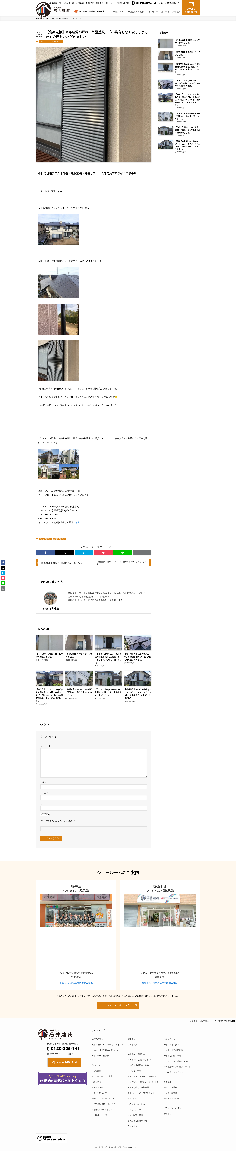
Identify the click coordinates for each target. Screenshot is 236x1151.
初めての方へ (97, 1039)
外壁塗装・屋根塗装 (136, 1054)
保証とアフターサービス (103, 1098)
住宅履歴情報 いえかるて (104, 1104)
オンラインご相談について (177, 1061)
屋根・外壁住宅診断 (174, 1050)
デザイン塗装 (135, 1071)
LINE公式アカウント (174, 1072)
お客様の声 (132, 1044)
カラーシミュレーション (140, 1060)
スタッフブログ (44, 41)
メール (44, 793)
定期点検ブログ (57, 41)
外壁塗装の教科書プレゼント (178, 1067)
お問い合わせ (169, 1039)
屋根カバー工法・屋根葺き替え (141, 1093)
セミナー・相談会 (101, 1056)
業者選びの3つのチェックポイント (108, 1044)
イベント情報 (171, 1087)
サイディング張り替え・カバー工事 (143, 1082)
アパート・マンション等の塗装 (143, 1076)
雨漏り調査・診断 (135, 1115)
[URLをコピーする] (142, 552)
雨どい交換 (132, 1098)
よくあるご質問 (172, 1044)
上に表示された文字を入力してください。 (58, 821)
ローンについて (100, 1093)
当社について (97, 1065)
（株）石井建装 (50, 608)
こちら (76, 522)
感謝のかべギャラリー (103, 1110)
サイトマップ (169, 1114)
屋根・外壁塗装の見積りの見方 (106, 1050)
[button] (45, 552)
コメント (45, 746)
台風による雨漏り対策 (137, 1121)
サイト (43, 804)
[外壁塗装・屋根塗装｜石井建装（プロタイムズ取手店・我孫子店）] (54, 9)
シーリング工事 (134, 1110)
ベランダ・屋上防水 (136, 1104)
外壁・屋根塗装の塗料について (143, 1065)
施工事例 (131, 1039)
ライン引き (132, 1126)
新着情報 (167, 1082)
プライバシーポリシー (173, 1108)
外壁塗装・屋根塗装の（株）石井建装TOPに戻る (211, 1021)
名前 (43, 782)
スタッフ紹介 (99, 1087)
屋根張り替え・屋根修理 (138, 1087)
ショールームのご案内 (103, 1076)
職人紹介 (97, 1082)
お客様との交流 (100, 1115)
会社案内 (97, 1071)
